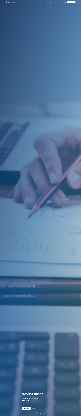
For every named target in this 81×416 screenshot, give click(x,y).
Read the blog (26, 408)
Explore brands (71, 2)
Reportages (51, 2)
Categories (41, 2)
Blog (47, 2)
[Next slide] (44, 413)
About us (34, 408)
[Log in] (65, 2)
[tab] (39, 413)
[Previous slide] (37, 413)
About (61, 2)
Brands (57, 2)
